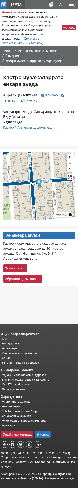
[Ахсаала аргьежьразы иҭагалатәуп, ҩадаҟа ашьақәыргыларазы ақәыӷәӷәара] (70, 169)
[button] (51, 4)
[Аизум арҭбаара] (70, 157)
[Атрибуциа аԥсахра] (70, 214)
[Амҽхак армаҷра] (70, 163)
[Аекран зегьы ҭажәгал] (70, 177)
